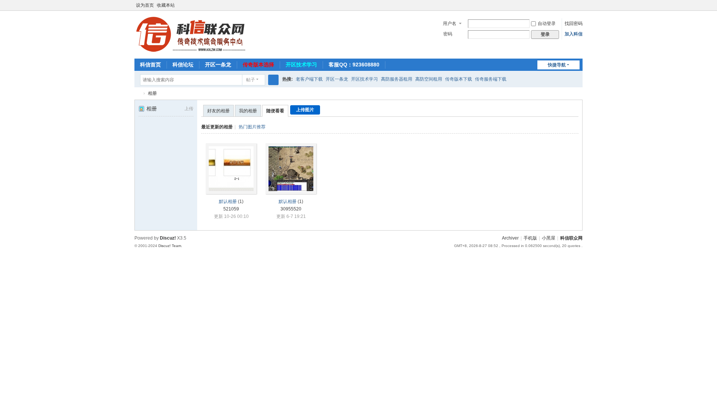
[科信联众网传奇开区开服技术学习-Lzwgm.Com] (190, 34)
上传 (188, 108)
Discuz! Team (169, 246)
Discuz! (168, 238)
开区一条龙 (218, 65)
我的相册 (248, 110)
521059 (231, 209)
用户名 (449, 23)
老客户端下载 (309, 79)
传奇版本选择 (258, 65)
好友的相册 (218, 110)
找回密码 (574, 23)
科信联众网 (571, 238)
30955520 (290, 209)
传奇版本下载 (458, 79)
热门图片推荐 (252, 126)
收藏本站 (166, 5)
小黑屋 (548, 238)
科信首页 (150, 65)
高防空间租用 (428, 79)
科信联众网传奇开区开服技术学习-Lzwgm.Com (137, 93)
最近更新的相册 (217, 126)
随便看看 (275, 110)
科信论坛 (183, 65)
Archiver (510, 238)
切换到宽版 (579, 8)
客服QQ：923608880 (354, 65)
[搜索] (273, 80)
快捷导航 (557, 65)
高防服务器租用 (396, 79)
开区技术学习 (301, 65)
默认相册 (228, 201)
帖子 (250, 79)
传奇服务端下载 (490, 79)
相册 (152, 93)
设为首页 (145, 5)
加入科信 (574, 34)
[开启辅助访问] (572, 5)
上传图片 (305, 109)
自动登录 (547, 23)
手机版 (530, 238)
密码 (447, 34)
